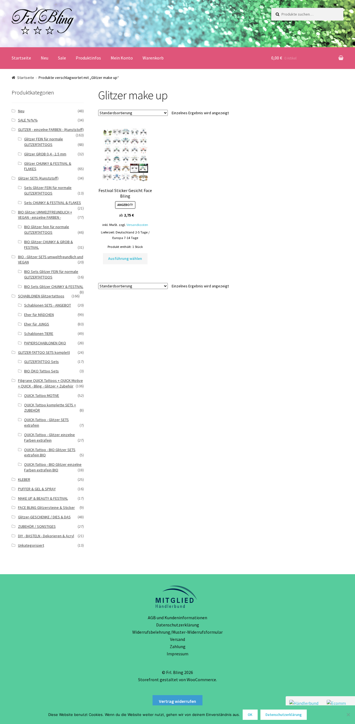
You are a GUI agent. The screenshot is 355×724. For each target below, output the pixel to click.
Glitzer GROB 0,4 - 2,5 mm (45, 153)
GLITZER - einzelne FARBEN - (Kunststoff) (51, 129)
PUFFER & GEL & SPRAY (37, 488)
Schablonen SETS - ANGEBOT (47, 305)
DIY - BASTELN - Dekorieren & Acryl (46, 535)
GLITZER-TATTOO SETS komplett (44, 352)
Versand (177, 639)
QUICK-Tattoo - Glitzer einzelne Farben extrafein (49, 437)
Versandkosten (137, 225)
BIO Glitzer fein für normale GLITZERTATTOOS (46, 229)
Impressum (177, 653)
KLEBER (24, 479)
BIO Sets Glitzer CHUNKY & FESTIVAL (53, 286)
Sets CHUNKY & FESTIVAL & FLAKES (52, 202)
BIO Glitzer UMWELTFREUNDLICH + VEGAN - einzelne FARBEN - (45, 215)
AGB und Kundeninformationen (177, 617)
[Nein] (348, 714)
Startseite (21, 58)
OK (250, 714)
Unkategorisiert (31, 545)
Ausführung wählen (125, 258)
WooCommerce (201, 679)
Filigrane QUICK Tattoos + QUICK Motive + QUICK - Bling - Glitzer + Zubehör (50, 383)
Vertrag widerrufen (177, 701)
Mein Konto (122, 58)
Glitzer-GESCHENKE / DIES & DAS (44, 516)
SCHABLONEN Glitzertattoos (41, 295)
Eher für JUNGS (36, 324)
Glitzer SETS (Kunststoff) (38, 178)
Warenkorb (153, 58)
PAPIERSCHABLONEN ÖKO (45, 342)
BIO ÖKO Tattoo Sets (41, 371)
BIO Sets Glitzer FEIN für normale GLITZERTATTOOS (51, 274)
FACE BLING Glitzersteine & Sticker (46, 507)
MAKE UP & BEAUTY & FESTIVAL (43, 498)
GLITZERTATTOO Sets (41, 361)
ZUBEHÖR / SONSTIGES (37, 526)
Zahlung (178, 646)
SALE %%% (28, 120)
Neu (44, 58)
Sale (62, 58)
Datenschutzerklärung (177, 625)
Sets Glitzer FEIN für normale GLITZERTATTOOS (48, 190)
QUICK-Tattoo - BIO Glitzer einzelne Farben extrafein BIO (53, 467)
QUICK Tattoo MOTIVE (41, 395)
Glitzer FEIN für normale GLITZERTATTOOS (43, 141)
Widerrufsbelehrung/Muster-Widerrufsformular (177, 632)
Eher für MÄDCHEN (39, 314)
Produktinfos (88, 58)
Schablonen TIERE (38, 333)
